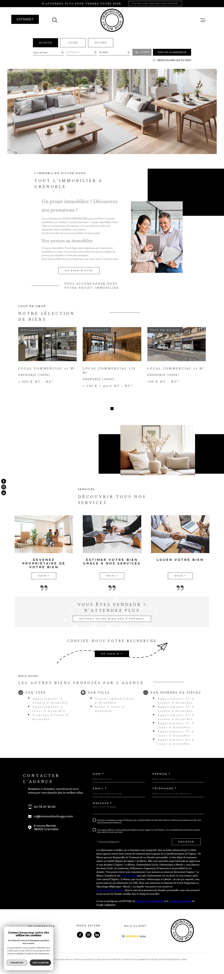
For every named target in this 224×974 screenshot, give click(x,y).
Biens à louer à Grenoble (110, 709)
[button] (112, 408)
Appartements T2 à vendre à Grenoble (176, 701)
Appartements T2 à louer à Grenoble (176, 733)
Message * (102, 803)
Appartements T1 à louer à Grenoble (176, 725)
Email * (100, 788)
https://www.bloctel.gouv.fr (110, 890)
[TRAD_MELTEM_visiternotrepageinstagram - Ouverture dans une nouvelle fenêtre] (3, 487)
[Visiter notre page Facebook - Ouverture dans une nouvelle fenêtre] (80, 935)
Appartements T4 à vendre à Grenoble (176, 717)
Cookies (183, 959)
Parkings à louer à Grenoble (50, 717)
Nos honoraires (108, 959)
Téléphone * (164, 788)
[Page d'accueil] (112, 20)
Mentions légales (136, 959)
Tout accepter (40, 962)
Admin (149, 959)
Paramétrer (16, 962)
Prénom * (161, 774)
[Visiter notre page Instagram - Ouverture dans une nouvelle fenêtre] (88, 935)
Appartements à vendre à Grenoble (50, 701)
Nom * (98, 774)
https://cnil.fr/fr (129, 875)
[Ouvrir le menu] (203, 20)
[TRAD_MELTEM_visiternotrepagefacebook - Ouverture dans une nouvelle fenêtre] (3, 481)
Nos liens (158, 959)
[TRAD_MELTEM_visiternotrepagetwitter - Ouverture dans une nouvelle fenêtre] (3, 492)
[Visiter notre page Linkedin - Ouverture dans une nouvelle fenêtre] (97, 935)
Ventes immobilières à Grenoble (115, 701)
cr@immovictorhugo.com (53, 816)
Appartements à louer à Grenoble (49, 709)
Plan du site (122, 959)
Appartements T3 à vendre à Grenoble (176, 709)
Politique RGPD (171, 959)
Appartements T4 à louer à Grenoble (176, 742)
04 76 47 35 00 (44, 807)
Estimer (101, 42)
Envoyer (186, 841)
